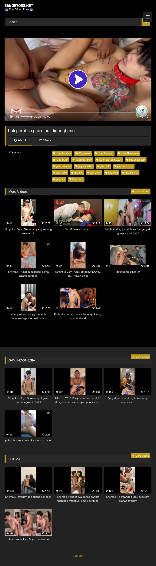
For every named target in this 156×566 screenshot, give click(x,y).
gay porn (113, 172)
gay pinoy (95, 172)
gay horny (61, 172)
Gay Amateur (64, 153)
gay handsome (125, 166)
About (21, 140)
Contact (78, 556)
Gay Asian (85, 153)
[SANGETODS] (78, 8)
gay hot (78, 172)
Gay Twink (62, 159)
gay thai (60, 179)
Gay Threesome (130, 153)
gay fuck (105, 166)
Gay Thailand (106, 153)
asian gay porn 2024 (110, 159)
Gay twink (77, 179)
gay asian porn (137, 159)
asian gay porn (84, 159)
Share (46, 140)
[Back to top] (144, 554)
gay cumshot (85, 166)
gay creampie (63, 166)
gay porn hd (131, 172)
